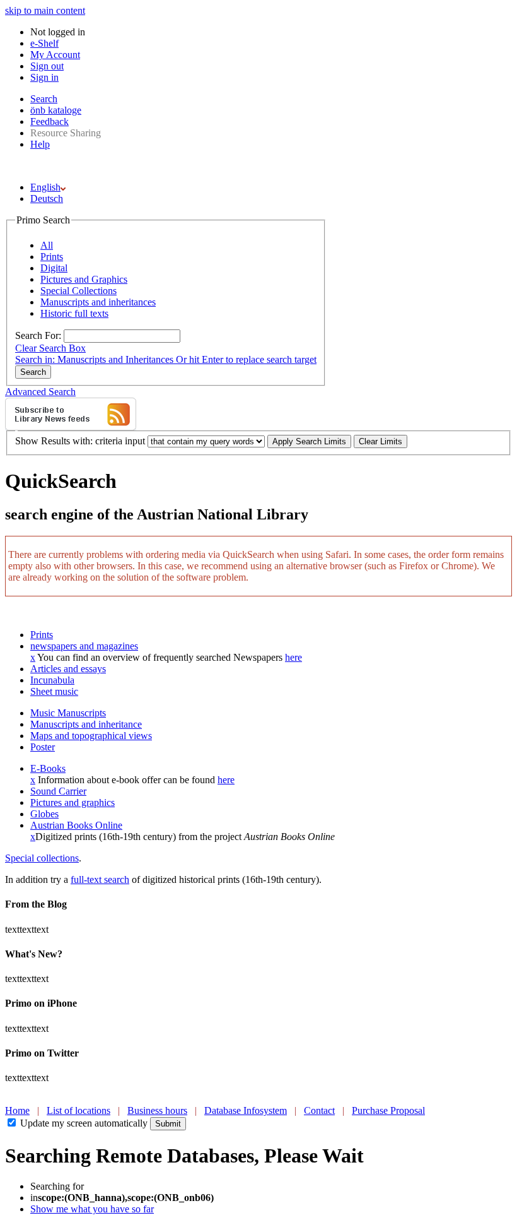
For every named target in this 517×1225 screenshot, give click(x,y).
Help (40, 144)
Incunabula (52, 680)
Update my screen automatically (84, 1123)
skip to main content (45, 10)
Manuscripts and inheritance (86, 724)
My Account (55, 54)
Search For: (38, 335)
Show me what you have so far (92, 1209)
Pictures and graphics (72, 802)
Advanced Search (40, 391)
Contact (319, 1110)
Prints (41, 634)
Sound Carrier (58, 791)
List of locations (78, 1110)
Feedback (49, 121)
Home (17, 1110)
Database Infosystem (245, 1110)
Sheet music (54, 691)
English (45, 187)
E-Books (48, 768)
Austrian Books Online (76, 825)
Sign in (44, 77)
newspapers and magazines (84, 646)
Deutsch (46, 198)
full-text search (100, 879)
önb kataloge (55, 110)
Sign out (47, 66)
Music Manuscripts (68, 712)
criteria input (120, 440)
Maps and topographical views (91, 735)
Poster (42, 747)
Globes (44, 813)
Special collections (42, 858)
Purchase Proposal (388, 1110)
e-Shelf (44, 43)
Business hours (157, 1110)
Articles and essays (68, 668)
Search (43, 98)
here (293, 657)
